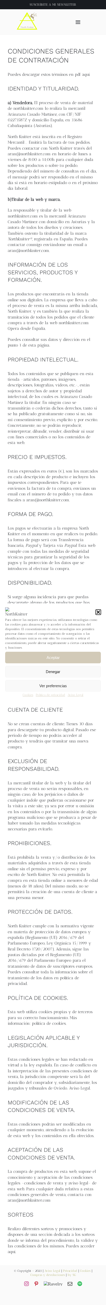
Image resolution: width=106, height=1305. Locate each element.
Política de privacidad (50, 695)
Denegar (53, 671)
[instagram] (26, 1283)
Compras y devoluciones (47, 1275)
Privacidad (70, 1271)
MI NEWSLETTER (64, 4)
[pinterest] (36, 1283)
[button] (98, 612)
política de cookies (49, 1023)
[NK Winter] (27, 11)
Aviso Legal (75, 695)
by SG (72, 1275)
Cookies (28, 695)
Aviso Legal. (80, 1088)
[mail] (70, 1283)
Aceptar (53, 657)
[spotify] (79, 1283)
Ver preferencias (53, 686)
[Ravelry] (53, 1283)
